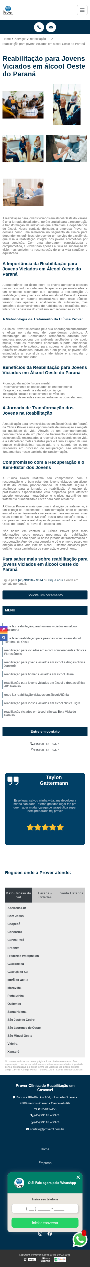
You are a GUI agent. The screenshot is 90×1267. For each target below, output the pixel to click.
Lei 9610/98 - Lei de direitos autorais (61, 1069)
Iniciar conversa (45, 1223)
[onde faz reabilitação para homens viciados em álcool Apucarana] (23, 104)
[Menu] (82, 9)
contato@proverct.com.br (46, 1129)
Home (45, 1149)
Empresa (45, 1163)
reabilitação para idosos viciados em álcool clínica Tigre (42, 703)
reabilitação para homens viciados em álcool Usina (39, 674)
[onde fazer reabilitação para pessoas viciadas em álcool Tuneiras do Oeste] (67, 104)
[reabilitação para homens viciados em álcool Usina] (23, 192)
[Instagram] (40, 1233)
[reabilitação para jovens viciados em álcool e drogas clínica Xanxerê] (67, 148)
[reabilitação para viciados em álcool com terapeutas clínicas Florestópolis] (23, 148)
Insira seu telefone (45, 1199)
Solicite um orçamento (45, 595)
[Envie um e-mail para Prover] (51, 27)
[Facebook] (50, 1233)
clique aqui (55, 580)
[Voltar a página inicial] (8, 10)
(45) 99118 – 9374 (31, 580)
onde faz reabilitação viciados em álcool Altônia (36, 694)
